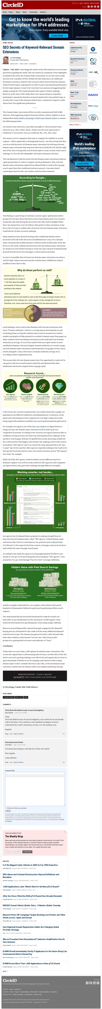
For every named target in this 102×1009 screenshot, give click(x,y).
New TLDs (19, 697)
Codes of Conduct (18, 994)
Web (25, 697)
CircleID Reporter (7, 899)
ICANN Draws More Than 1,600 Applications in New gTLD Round (31, 963)
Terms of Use (38, 994)
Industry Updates (44, 992)
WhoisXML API (7, 868)
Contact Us (17, 989)
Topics (10, 12)
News (24, 12)
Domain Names (9, 697)
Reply (6, 734)
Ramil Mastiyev (7, 909)
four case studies (39, 426)
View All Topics (74, 124)
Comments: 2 (33, 63)
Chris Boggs (9, 687)
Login (80, 3)
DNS (72, 81)
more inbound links (55, 542)
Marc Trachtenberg (8, 957)
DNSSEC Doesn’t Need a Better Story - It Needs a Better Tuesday (32, 905)
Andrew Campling (8, 880)
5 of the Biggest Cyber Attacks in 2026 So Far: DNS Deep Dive (30, 865)
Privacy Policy (28, 994)
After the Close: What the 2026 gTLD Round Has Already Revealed (32, 896)
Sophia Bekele (7, 945)
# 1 (64, 734)
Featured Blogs (24, 992)
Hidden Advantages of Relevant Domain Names (38, 118)
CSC (4, 933)
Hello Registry (7, 890)
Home (5, 12)
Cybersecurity (76, 48)
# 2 (64, 762)
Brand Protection (78, 59)
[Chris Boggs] (5, 64)
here (56, 153)
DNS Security (76, 115)
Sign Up (86, 3)
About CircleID (94, 3)
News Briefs (33, 992)
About (11, 989)
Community (33, 12)
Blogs (18, 12)
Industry (43, 12)
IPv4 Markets (76, 104)
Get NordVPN (19, 677)
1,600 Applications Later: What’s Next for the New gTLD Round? (31, 886)
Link (11, 734)
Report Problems (18, 734)
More (4, 971)
